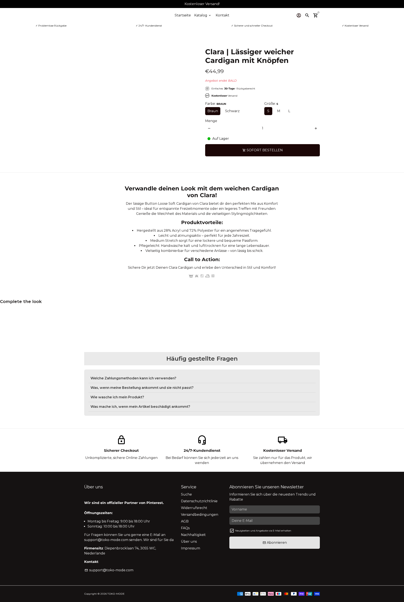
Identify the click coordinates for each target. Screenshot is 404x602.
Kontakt (222, 15)
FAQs (185, 528)
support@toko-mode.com (109, 570)
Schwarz (232, 111)
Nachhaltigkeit (193, 535)
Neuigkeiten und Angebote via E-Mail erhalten (263, 530)
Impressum (190, 548)
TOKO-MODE (116, 593)
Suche (186, 494)
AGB (185, 521)
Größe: (271, 104)
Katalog (202, 15)
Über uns (189, 542)
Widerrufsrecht (194, 508)
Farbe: (215, 104)
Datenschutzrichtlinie (199, 501)
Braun (212, 111)
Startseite (183, 15)
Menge (211, 121)
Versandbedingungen (199, 515)
